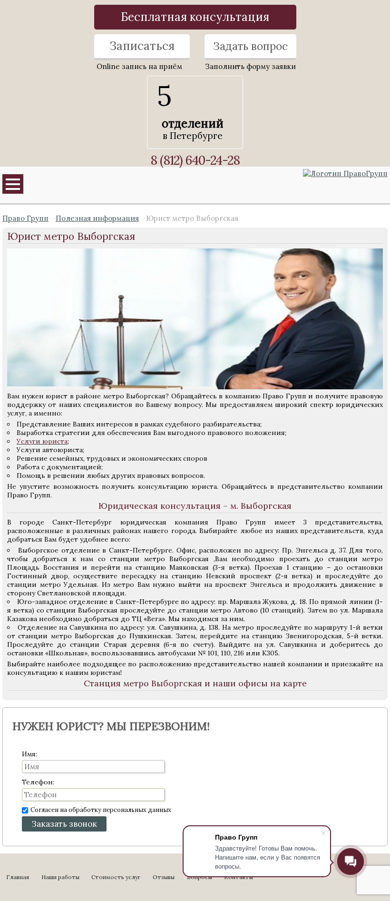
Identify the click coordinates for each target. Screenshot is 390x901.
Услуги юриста (42, 441)
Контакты (238, 877)
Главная (17, 877)
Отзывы (164, 877)
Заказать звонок (64, 824)
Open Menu (12, 184)
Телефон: (38, 782)
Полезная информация (97, 218)
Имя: (29, 754)
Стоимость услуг (115, 877)
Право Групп (25, 218)
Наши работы (60, 877)
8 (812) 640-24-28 (195, 160)
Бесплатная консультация (195, 17)
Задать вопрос (250, 46)
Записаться (142, 46)
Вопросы (199, 877)
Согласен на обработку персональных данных (100, 810)
